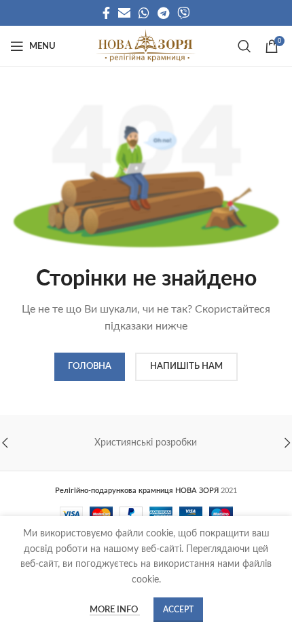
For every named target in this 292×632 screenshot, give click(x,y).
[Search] (244, 46)
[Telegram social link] (163, 13)
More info (115, 610)
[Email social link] (124, 13)
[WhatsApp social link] (143, 13)
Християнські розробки (145, 443)
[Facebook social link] (106, 13)
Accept (178, 610)
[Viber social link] (183, 13)
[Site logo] (145, 46)
